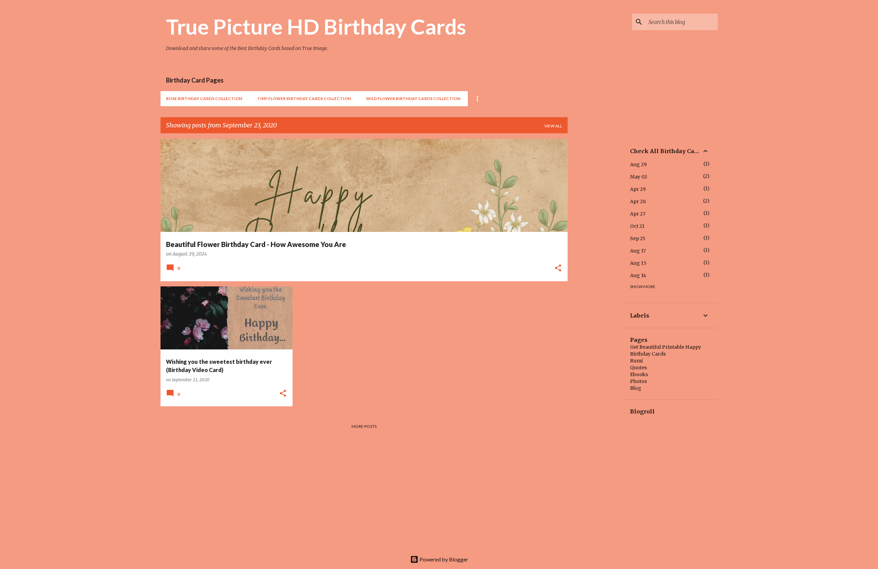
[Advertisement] (595, 241)
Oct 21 (637, 226)
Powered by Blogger (443, 559)
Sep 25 (637, 238)
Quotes (638, 367)
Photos (638, 381)
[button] (558, 268)
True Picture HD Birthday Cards (316, 26)
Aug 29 (638, 164)
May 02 (638, 177)
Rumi (636, 361)
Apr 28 (638, 201)
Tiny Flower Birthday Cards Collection (304, 98)
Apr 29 (638, 189)
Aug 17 (638, 251)
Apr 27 (637, 214)
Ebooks (639, 374)
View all (553, 125)
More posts (364, 426)
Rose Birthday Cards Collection (204, 98)
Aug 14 (638, 275)
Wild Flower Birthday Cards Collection (413, 98)
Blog (635, 388)
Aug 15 (638, 263)
